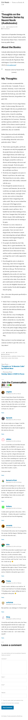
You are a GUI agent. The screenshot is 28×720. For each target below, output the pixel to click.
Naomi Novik (4, 358)
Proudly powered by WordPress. (15, 716)
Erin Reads (5, 2)
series (9, 358)
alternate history (7, 356)
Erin (4, 27)
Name (3, 677)
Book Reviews (6, 354)
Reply (2, 412)
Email (3, 684)
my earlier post (11, 65)
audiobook (14, 356)
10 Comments (6, 28)
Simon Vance (15, 358)
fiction (22, 356)
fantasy (19, 356)
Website (3, 692)
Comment (4, 658)
